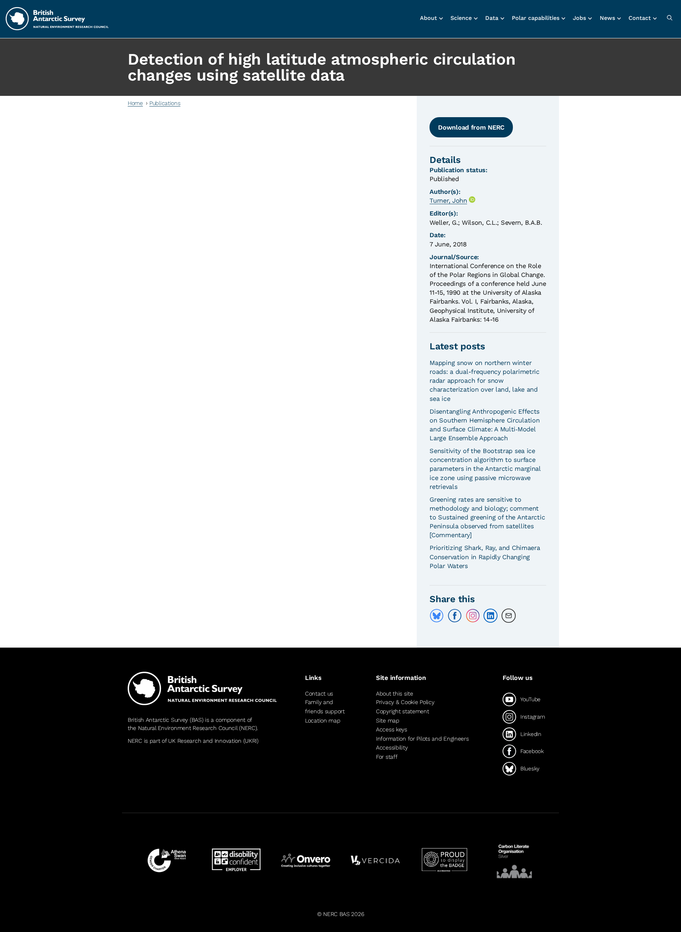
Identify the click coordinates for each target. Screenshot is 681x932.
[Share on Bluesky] (437, 616)
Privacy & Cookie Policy (405, 702)
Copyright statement (402, 711)
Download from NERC (471, 127)
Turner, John (448, 200)
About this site (394, 693)
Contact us (319, 693)
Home (135, 103)
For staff (386, 756)
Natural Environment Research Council (188, 728)
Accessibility (392, 747)
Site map (387, 720)
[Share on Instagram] (473, 616)
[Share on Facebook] (455, 616)
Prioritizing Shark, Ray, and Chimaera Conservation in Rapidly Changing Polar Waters (485, 556)
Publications (165, 103)
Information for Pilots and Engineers (422, 738)
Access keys (391, 729)
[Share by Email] (509, 616)
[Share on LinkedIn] (490, 616)
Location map (322, 720)
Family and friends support (325, 707)
